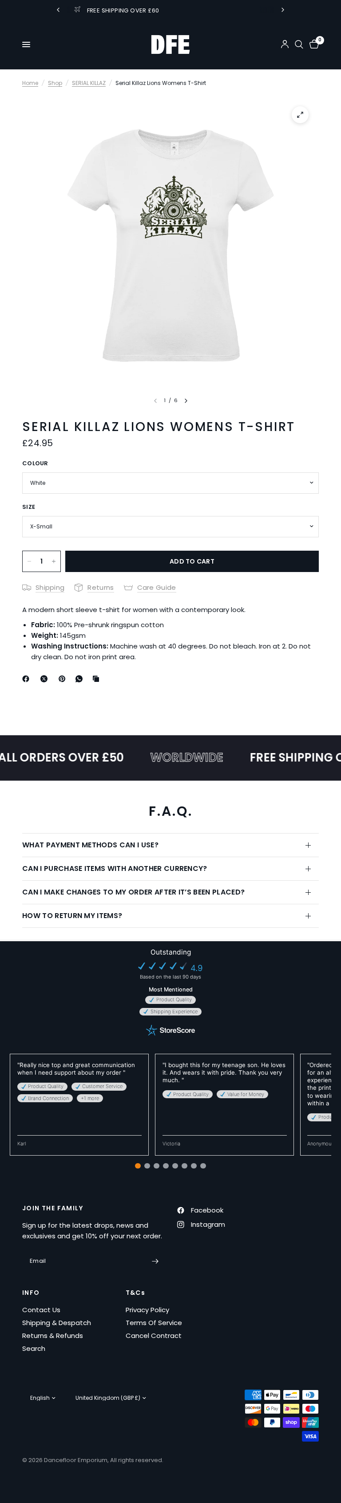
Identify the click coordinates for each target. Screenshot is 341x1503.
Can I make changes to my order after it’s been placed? (133, 892)
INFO (31, 1292)
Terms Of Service (154, 1322)
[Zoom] (300, 114)
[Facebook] (27, 678)
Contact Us (41, 1309)
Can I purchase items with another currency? (114, 868)
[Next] (186, 400)
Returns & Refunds (52, 1335)
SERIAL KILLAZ (89, 83)
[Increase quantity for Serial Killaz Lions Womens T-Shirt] (53, 561)
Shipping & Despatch (56, 1322)
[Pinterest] (64, 678)
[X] (45, 678)
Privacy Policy (147, 1309)
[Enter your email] (155, 1261)
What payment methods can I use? (90, 845)
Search (33, 1348)
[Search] (299, 44)
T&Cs (136, 1292)
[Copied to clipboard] (97, 678)
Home (30, 83)
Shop (55, 83)
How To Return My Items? (72, 916)
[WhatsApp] (80, 678)
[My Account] (285, 44)
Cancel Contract (154, 1335)
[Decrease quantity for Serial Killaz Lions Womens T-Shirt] (29, 561)
